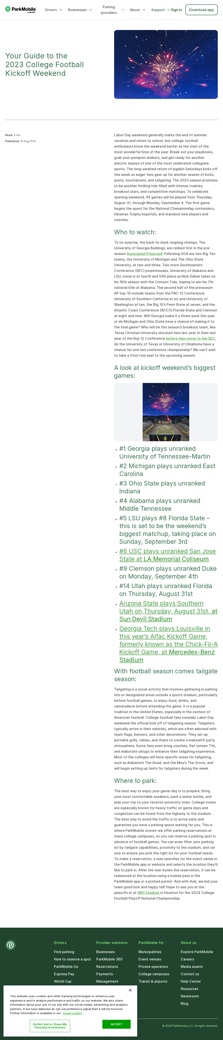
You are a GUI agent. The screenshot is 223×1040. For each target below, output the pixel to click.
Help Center (191, 981)
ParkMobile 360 (109, 959)
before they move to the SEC (190, 338)
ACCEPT (117, 1024)
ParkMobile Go (66, 966)
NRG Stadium (148, 892)
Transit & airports (153, 981)
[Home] (20, 9)
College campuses (154, 974)
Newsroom (190, 996)
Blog (184, 1003)
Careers (187, 959)
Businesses (77, 10)
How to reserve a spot (72, 959)
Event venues (150, 959)
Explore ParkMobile (197, 952)
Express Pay (64, 974)
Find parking (64, 952)
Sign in (176, 10)
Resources (189, 989)
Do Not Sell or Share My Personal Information (50, 1025)
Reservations (107, 966)
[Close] (130, 990)
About (135, 10)
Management (107, 981)
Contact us (190, 974)
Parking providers (109, 10)
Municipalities (150, 952)
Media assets (192, 966)
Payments (104, 974)
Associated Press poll (144, 253)
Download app (201, 10)
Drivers (51, 10)
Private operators (153, 966)
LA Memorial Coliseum (176, 559)
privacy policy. (72, 1013)
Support (158, 10)
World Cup (62, 981)
